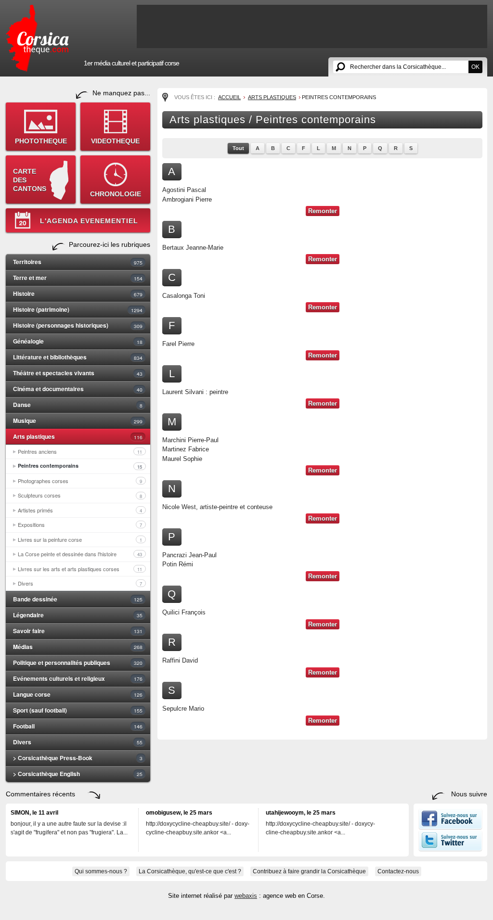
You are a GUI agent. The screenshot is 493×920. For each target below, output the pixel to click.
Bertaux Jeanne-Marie (192, 247)
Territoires (78, 261)
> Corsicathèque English (78, 773)
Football (78, 726)
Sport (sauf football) (78, 710)
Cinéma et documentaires (78, 388)
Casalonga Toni (183, 295)
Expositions (80, 524)
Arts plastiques (78, 436)
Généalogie (78, 341)
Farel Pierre (178, 343)
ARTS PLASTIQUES (272, 97)
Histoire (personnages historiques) (78, 325)
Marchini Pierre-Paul (190, 440)
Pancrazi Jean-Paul (189, 555)
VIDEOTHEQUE (115, 141)
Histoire (78, 293)
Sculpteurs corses (80, 495)
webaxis (245, 895)
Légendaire (78, 615)
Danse (78, 404)
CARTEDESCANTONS (29, 179)
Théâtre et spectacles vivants (78, 373)
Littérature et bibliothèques (78, 357)
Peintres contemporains (80, 466)
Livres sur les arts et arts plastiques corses (80, 569)
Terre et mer (78, 277)
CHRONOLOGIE (115, 194)
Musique (78, 420)
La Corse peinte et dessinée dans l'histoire (80, 554)
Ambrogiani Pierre (187, 199)
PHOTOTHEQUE (41, 141)
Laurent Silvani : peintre (195, 392)
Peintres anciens (80, 451)
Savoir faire (78, 630)
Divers (80, 583)
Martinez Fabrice (185, 449)
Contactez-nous (398, 871)
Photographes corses (80, 481)
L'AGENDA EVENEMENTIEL (89, 221)
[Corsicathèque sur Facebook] (450, 827)
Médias (78, 646)
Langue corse (78, 694)
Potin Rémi (177, 564)
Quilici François (184, 612)
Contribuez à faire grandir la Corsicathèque (309, 871)
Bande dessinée (78, 599)
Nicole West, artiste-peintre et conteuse (217, 507)
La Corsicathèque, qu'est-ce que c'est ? (190, 871)
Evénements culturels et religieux (78, 678)
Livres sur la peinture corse (80, 539)
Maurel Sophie (182, 458)
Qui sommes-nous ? (101, 871)
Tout (238, 148)
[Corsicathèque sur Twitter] (450, 849)
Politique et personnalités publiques (78, 662)
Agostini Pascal (184, 189)
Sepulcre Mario (183, 708)
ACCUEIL (229, 97)
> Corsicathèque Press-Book (78, 758)
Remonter (322, 211)
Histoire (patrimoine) (78, 309)
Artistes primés (80, 510)
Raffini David (180, 660)
